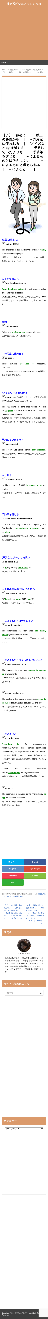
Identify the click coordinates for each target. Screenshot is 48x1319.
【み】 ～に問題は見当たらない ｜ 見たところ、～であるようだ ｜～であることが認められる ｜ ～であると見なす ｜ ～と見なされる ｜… (13, 913)
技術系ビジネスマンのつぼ (24, 3)
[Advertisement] (24, 34)
